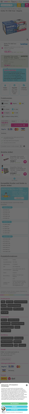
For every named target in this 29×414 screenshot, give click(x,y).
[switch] (3, 412)
